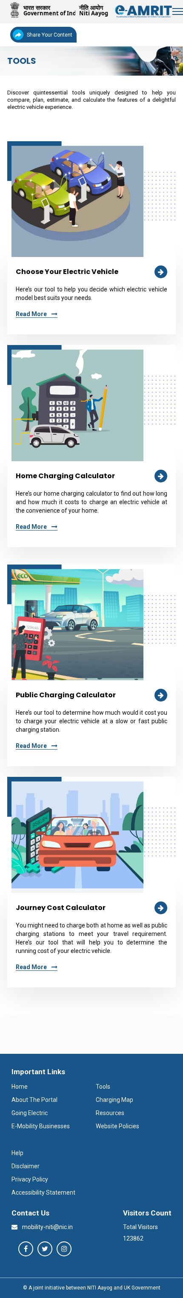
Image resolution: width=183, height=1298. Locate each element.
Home (19, 1086)
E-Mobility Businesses (40, 1126)
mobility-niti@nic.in (47, 1227)
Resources (110, 1113)
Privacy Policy (29, 1179)
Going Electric (29, 1113)
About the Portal (34, 1099)
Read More (32, 314)
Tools (103, 1086)
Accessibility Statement (43, 1192)
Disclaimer (25, 1166)
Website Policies (117, 1126)
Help (17, 1153)
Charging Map (114, 1099)
